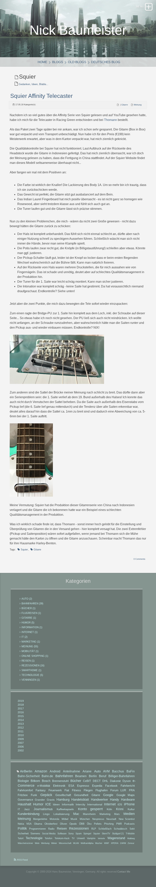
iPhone (129, 804)
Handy (114, 799)
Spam (79, 833)
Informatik (68, 804)
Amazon (41, 771)
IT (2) (24, 636)
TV (73, 838)
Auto (97, 771)
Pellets (98, 824)
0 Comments (139, 559)
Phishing (109, 824)
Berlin (93, 776)
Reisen (62, 828)
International (94, 804)
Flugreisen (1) (31, 613)
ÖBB (81, 824)
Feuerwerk (55, 790)
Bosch (46, 780)
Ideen (56, 804)
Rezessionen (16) (32, 665)
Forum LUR (118, 790)
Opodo (73, 824)
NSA (29, 823)
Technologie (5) (32, 675)
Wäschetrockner (25, 843)
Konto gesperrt (90, 809)
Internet (110, 804)
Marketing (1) (30, 641)
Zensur (131, 843)
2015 (21, 716)
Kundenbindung (28, 814)
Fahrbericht (128, 785)
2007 (21, 742)
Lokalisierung (61, 813)
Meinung (138, 105)
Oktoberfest (51, 823)
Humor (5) (27, 622)
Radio (51, 828)
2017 (21, 708)
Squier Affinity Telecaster (41, 96)
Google (108, 795)
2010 (21, 735)
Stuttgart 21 (118, 833)
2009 (21, 739)
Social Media (49, 833)
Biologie (23, 780)
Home (42, 62)
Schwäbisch (120, 828)
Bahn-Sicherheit (29, 776)
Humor (38, 804)
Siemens (35, 833)
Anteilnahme (71, 771)
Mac (76, 814)
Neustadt (111, 819)
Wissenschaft (65, 843)
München (85, 819)
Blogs (57, 62)
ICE (48, 804)
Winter (54, 843)
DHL (105, 780)
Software (62, 833)
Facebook (111, 785)
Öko (89, 824)
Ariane (87, 771)
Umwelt (81, 838)
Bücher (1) (28, 608)
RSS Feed (22, 860)
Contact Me (123, 871)
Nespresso (98, 819)
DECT (97, 780)
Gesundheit (81, 795)
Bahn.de (47, 776)
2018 (21, 704)
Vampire (91, 838)
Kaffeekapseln (65, 809)
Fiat (66, 790)
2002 (21, 750)
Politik (22, 828)
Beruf (102, 776)
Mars (117, 814)
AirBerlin (26, 771)
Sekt (132, 828)
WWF (106, 843)
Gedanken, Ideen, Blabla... (33, 84)
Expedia (97, 785)
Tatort (20, 838)
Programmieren (37, 828)
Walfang (131, 838)
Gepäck (46, 795)
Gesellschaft (63, 795)
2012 (21, 727)
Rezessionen (79, 828)
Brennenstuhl (60, 780)
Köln (109, 809)
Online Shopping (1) (34, 656)
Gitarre (124, 105)
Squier (24, 549)
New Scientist (127, 819)
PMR (119, 824)
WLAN (76, 843)
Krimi (119, 809)
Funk (34, 795)
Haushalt (24, 804)
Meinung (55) (29, 646)
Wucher (98, 843)
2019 (21, 700)
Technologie (34, 838)
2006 (21, 746)
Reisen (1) (27, 660)
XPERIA (114, 843)
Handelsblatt (80, 799)
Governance (25, 799)
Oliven (63, 823)
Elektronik (59, 785)
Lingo (46, 813)
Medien (129, 814)
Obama (38, 823)
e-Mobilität (43, 785)
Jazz (27, 809)
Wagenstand (116, 838)
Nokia (21, 823)
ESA (71, 785)
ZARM (123, 843)
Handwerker (99, 799)
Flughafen (102, 790)
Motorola (54, 819)
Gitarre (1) (28, 617)
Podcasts (129, 824)
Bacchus (118, 771)
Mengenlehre (40, 819)
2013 (21, 723)
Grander (40, 799)
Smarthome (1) (31, 670)
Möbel (65, 819)
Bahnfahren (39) (32, 603)
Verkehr (101, 838)
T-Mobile (130, 833)
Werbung (45, 843)
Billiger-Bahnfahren (121, 776)
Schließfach (104, 828)
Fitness (76, 790)
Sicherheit (23, 833)
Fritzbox (23, 795)
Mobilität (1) (29, 651)
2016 (21, 712)
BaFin (131, 771)
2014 (21, 719)
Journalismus (43, 809)
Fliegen (88, 790)
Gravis (51, 799)
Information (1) (31, 627)
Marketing (104, 814)
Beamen (81, 776)
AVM (106, 771)
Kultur (131, 809)
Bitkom (35, 780)
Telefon (48, 838)
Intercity (80, 804)
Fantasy (41, 790)
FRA (132, 790)
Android (55, 771)
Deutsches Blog (105, 62)
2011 (21, 731)
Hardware (128, 799)
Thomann (110, 119)
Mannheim (89, 813)
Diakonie (115, 780)
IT (19, 809)
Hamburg (63, 799)
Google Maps (125, 795)
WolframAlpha (87, 843)
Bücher (75, 781)
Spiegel (87, 833)
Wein (37, 843)
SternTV (106, 833)
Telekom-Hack (62, 838)
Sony (71, 833)
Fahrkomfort (25, 790)
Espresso (83, 785)
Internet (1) (29, 632)
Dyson (127, 780)
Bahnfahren (64, 776)
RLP (93, 828)
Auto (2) (26, 598)
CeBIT (87, 780)
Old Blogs (77, 62)
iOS (120, 804)
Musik (74, 819)
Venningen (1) (30, 679)
